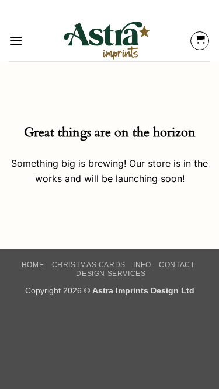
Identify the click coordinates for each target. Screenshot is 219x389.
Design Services (110, 273)
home (33, 265)
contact (176, 265)
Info (142, 265)
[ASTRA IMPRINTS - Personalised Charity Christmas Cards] (106, 40)
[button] (16, 40)
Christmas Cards (89, 265)
